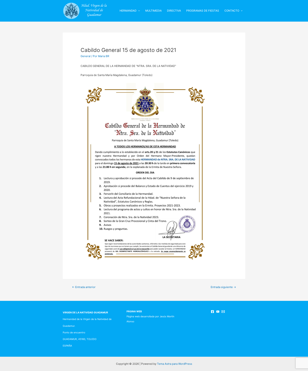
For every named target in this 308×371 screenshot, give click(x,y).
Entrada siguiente (223, 287)
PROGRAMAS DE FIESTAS (202, 10)
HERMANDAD (128, 10)
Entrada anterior (84, 287)
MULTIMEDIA (153, 10)
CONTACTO (231, 10)
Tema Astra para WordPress (174, 363)
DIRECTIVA (174, 10)
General (86, 56)
